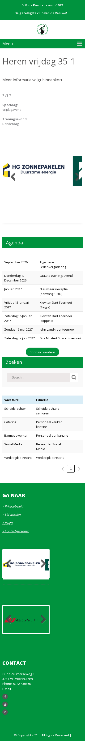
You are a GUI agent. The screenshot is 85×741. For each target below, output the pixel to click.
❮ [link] (63, 468)
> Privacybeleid (12, 506)
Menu (7, 43)
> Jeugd (7, 523)
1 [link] (71, 468)
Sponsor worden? (42, 352)
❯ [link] (79, 468)
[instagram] (5, 704)
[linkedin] (5, 712)
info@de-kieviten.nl (26, 689)
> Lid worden (11, 514)
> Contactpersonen (15, 531)
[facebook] (5, 696)
